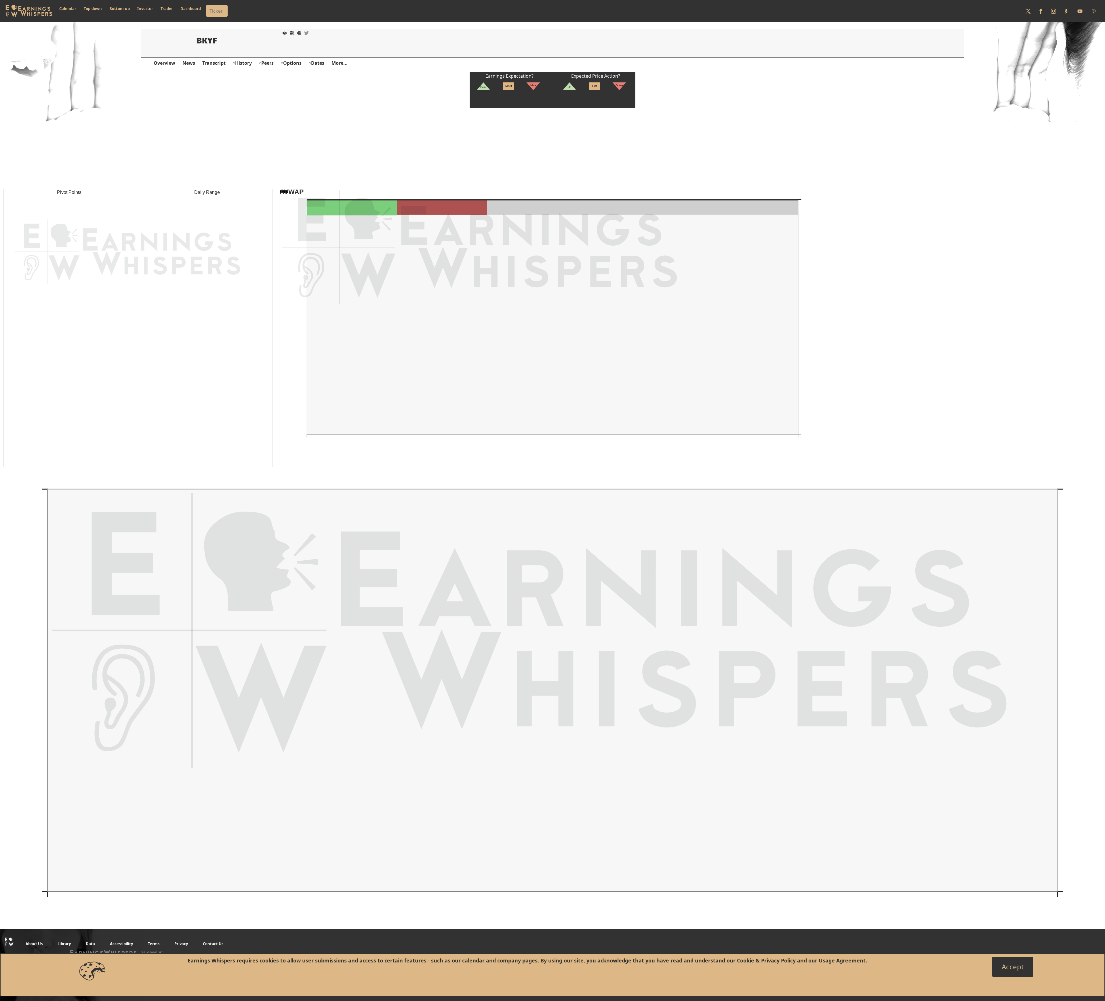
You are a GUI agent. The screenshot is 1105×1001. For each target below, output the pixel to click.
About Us (34, 943)
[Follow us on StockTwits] (1066, 11)
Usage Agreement (842, 960)
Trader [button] (167, 8)
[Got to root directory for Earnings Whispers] (27, 11)
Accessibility (121, 943)
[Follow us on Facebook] (1041, 11)
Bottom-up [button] (119, 8)
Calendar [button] (67, 8)
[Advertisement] (552, 148)
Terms (153, 943)
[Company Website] (297, 32)
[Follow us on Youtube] (1080, 11)
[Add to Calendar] (290, 32)
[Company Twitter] (305, 32)
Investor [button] (145, 8)
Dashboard (190, 8)
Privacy (181, 943)
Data (90, 943)
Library (64, 943)
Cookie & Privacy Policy (766, 960)
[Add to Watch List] (283, 32)
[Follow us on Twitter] (1028, 11)
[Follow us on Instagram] (1053, 11)
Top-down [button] (93, 8)
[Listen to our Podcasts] (1094, 11)
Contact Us (213, 943)
